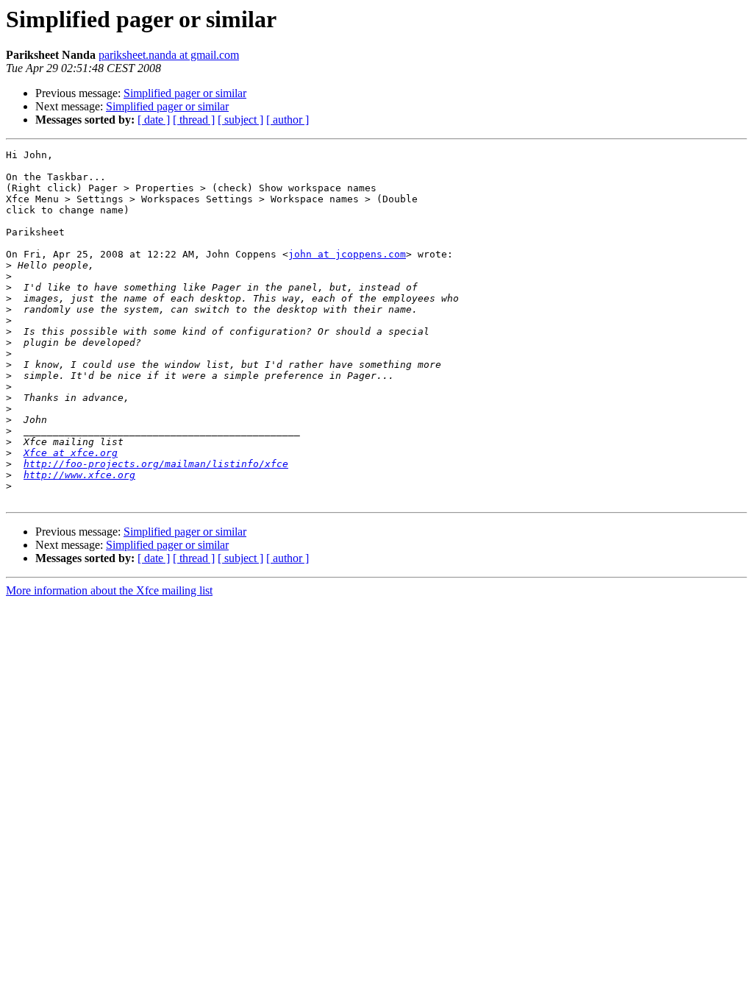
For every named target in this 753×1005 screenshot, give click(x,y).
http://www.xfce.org (79, 474)
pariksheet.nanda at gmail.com (169, 55)
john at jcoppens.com (347, 254)
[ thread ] (194, 119)
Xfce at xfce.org (71, 452)
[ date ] (154, 119)
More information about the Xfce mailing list (109, 590)
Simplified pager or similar (185, 93)
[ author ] (287, 119)
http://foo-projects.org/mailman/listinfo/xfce (156, 463)
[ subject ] (240, 119)
